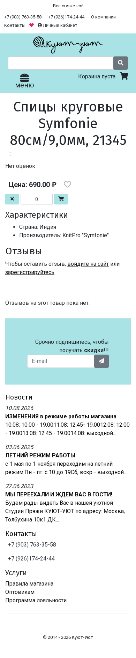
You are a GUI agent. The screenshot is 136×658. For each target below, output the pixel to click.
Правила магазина (29, 583)
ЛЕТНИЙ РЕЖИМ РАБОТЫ (40, 455)
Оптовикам (20, 592)
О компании (103, 17)
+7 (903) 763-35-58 (22, 17)
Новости (18, 397)
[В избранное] (67, 184)
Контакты (14, 25)
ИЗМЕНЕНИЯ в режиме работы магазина (60, 416)
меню (24, 85)
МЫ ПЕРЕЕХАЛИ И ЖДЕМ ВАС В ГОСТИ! (58, 494)
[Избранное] (32, 25)
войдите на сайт (88, 264)
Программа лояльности (36, 600)
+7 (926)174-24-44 (66, 17)
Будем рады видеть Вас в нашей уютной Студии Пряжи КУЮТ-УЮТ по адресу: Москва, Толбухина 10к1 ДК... (65, 511)
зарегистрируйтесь (29, 272)
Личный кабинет (59, 25)
